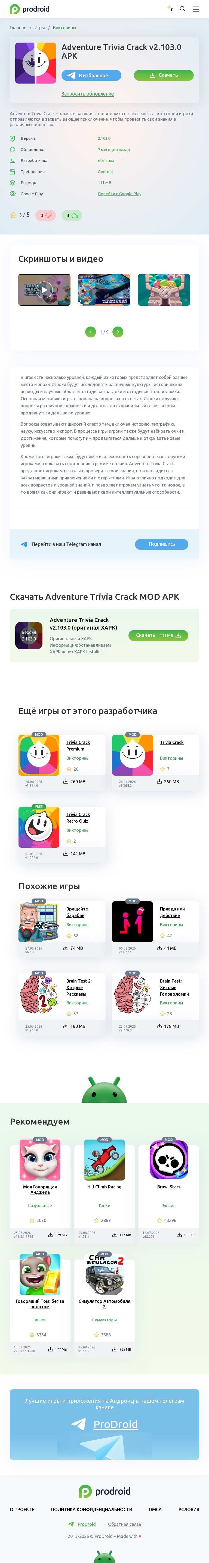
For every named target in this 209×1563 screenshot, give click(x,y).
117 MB (125, 1235)
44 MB (170, 948)
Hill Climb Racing (104, 1186)
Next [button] (117, 332)
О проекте (22, 1509)
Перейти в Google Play (119, 193)
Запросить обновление (88, 93)
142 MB (77, 853)
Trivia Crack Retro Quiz (78, 817)
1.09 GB (190, 1235)
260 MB (77, 781)
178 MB (171, 1026)
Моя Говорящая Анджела (40, 1189)
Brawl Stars (168, 1186)
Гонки (104, 1205)
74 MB (76, 948)
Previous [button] (90, 332)
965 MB (125, 1349)
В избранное (93, 75)
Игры (39, 27)
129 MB (61, 1235)
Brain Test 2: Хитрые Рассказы (79, 987)
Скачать (166, 75)
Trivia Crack (172, 742)
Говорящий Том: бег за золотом (40, 1304)
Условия (189, 1509)
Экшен (169, 1205)
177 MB (61, 1349)
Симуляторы (104, 1320)
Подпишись (162, 544)
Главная (18, 27)
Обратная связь (124, 1524)
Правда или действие (172, 912)
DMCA (155, 1509)
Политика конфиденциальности (91, 1509)
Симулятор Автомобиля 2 (104, 1304)
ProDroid (116, 1424)
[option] (44, 290)
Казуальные (40, 1205)
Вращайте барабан (77, 912)
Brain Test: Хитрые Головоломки (174, 987)
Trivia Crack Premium (78, 745)
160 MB (77, 1026)
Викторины (64, 27)
